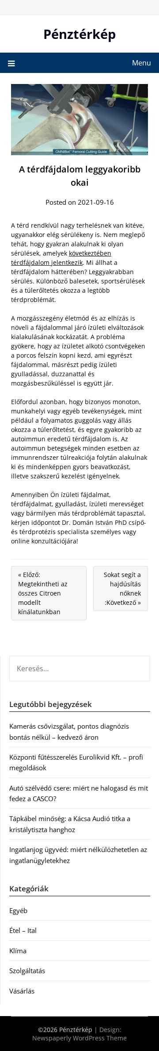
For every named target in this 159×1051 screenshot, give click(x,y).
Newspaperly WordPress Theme (79, 1038)
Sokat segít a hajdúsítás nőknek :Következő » (122, 588)
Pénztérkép (79, 33)
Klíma (17, 950)
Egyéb (18, 910)
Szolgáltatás (27, 970)
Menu (141, 63)
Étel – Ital (23, 930)
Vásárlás (21, 990)
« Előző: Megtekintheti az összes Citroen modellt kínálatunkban (43, 593)
